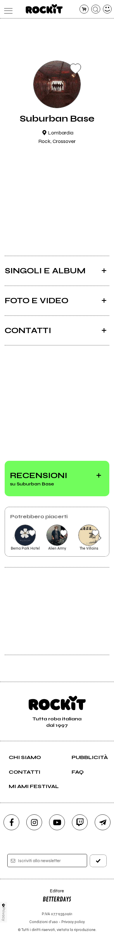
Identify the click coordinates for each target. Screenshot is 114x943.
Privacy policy (73, 922)
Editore (53, 894)
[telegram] (102, 822)
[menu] (6, 9)
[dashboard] (107, 9)
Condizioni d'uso (43, 922)
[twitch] (80, 822)
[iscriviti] (98, 861)
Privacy (3, 914)
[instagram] (34, 822)
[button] (14, 537)
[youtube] (57, 822)
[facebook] (11, 822)
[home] (44, 8)
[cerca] (95, 9)
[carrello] (84, 9)
